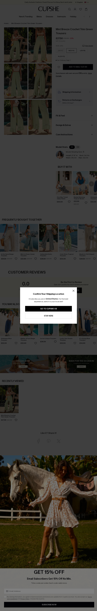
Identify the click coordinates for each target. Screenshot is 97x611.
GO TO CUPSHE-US (48, 309)
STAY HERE (48, 316)
